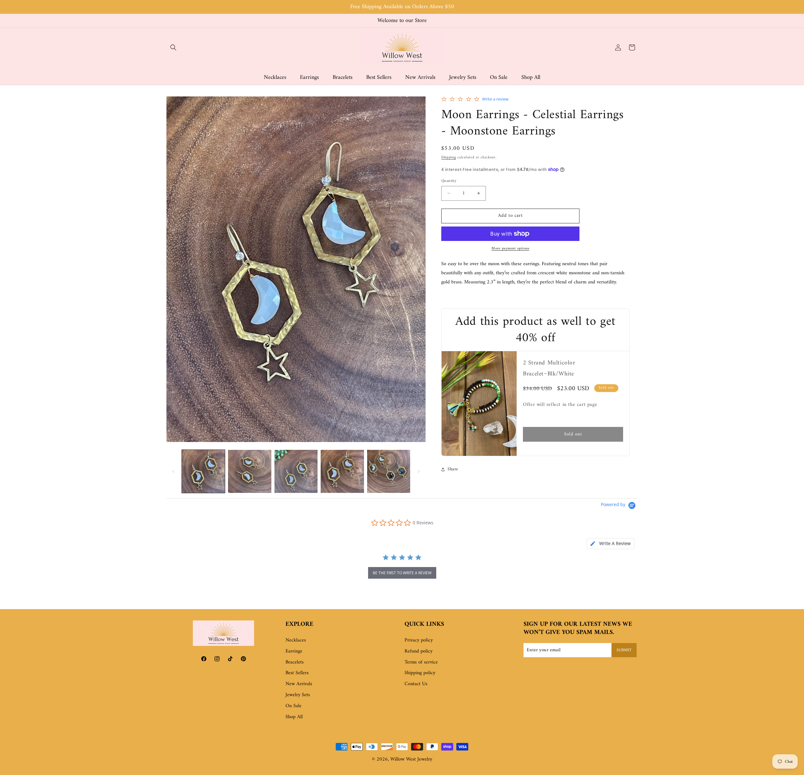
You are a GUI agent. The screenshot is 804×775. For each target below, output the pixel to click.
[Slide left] (173, 471)
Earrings (293, 651)
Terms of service (421, 662)
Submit (624, 650)
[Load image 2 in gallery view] (249, 471)
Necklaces (295, 640)
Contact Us (416, 684)
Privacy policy (419, 640)
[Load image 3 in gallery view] (296, 471)
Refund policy (418, 651)
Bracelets (294, 662)
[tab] (610, 543)
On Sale (293, 705)
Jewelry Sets (297, 694)
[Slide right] (419, 471)
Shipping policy (420, 673)
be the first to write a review (402, 573)
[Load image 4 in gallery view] (342, 471)
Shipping (448, 157)
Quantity (448, 181)
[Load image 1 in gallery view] (203, 471)
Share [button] (453, 469)
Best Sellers (297, 673)
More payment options (510, 249)
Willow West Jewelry (411, 759)
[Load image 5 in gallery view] (388, 471)
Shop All (294, 716)
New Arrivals (298, 684)
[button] (173, 47)
